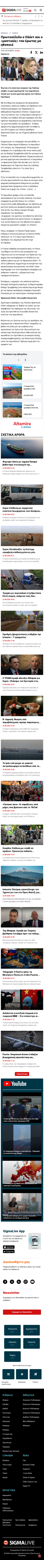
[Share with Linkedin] (41, 52)
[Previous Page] (18, 360)
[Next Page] (25, 360)
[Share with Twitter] (36, 52)
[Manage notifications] (39, 1556)
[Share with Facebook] (31, 52)
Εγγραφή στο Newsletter (22, 1312)
